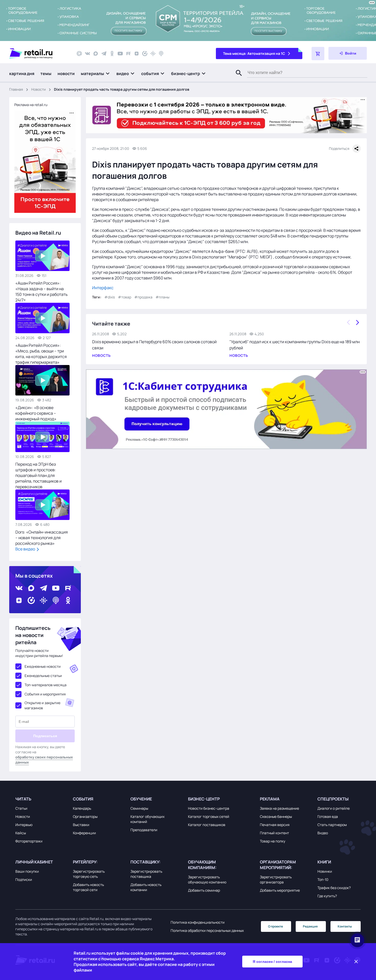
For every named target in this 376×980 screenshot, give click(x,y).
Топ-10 (322, 879)
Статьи (21, 808)
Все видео (25, 549)
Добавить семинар (204, 890)
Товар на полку (272, 841)
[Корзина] (318, 53)
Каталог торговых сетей (208, 816)
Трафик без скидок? (334, 887)
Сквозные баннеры (276, 816)
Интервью (23, 824)
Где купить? (327, 895)
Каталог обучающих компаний (147, 819)
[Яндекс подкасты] (144, 53)
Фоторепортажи (28, 841)
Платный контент (274, 832)
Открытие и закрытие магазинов (42, 705)
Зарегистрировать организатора (276, 879)
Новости (38, 89)
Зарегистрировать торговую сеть (89, 874)
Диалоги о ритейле (333, 808)
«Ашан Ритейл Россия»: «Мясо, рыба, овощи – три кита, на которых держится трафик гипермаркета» (41, 353)
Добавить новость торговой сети (88, 887)
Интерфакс (103, 287)
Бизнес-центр (204, 799)
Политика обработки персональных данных (207, 930)
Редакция (310, 926)
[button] (95, 73)
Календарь (82, 808)
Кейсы (20, 832)
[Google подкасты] (153, 53)
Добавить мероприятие (280, 890)
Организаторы (85, 816)
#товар (124, 297)
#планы (162, 297)
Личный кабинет (34, 862)
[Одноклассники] (112, 53)
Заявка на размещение (279, 808)
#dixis (109, 297)
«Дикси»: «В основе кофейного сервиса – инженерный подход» (36, 413)
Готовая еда (327, 816)
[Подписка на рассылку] (79, 53)
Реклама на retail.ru (30, 104)
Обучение (141, 799)
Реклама (270, 799)
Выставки (81, 824)
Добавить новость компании (145, 887)
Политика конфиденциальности (198, 922)
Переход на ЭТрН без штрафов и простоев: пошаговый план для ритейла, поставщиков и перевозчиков (38, 475)
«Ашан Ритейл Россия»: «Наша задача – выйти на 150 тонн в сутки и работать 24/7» (41, 291)
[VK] (87, 53)
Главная (16, 89)
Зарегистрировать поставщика (146, 874)
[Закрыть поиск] (236, 78)
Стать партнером (332, 824)
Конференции (84, 832)
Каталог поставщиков (206, 824)
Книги (324, 862)
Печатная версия (275, 824)
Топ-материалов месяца (46, 684)
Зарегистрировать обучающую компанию (207, 879)
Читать (23, 799)
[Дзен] (136, 53)
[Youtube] (120, 53)
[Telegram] (103, 53)
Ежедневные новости (43, 666)
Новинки (324, 871)
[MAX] (95, 53)
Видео (322, 832)
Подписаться (45, 736)
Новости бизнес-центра (208, 808)
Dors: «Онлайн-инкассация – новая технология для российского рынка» (41, 537)
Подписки (23, 879)
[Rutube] (128, 53)
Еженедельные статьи (43, 675)
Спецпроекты (333, 799)
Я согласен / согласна (272, 962)
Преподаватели (143, 829)
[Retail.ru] (38, 53)
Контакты (345, 926)
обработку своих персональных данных (44, 760)
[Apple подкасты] (161, 53)
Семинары (139, 808)
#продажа (143, 297)
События (83, 799)
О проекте (275, 926)
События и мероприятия (45, 694)
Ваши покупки (27, 871)
